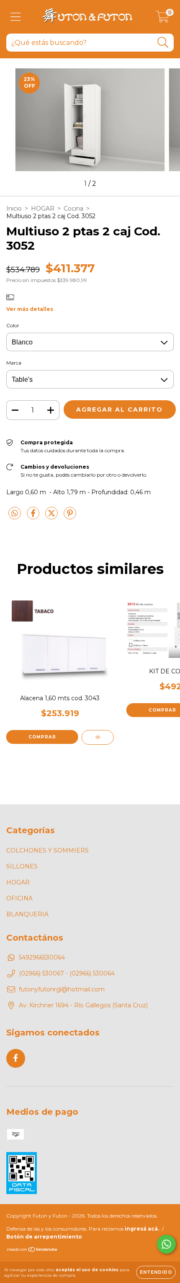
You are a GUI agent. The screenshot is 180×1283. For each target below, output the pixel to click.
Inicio (14, 208)
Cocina (73, 208)
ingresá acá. (142, 1229)
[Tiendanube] (32, 1250)
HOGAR (42, 208)
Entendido (156, 1272)
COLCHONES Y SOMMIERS (47, 850)
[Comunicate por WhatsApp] (166, 1244)
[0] (163, 19)
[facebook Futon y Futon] (15, 1058)
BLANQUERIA (27, 914)
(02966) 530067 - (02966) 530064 (67, 973)
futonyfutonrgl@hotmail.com (62, 989)
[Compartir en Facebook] (34, 516)
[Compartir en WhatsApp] (14, 513)
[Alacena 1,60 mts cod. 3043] (98, 737)
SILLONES (22, 866)
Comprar (42, 737)
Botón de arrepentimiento (44, 1236)
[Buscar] (163, 42)
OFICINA (19, 898)
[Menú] (15, 17)
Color (12, 325)
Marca (13, 363)
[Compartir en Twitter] (52, 516)
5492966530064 (42, 957)
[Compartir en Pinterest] (70, 516)
